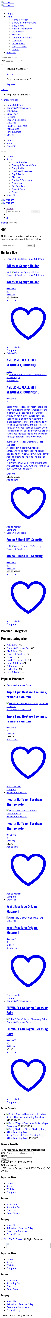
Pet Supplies (18, 43)
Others (15, 49)
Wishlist (11, 1189)
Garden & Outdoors (22, 37)
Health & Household (22, 28)
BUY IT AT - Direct (13, 1239)
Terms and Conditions (18, 1231)
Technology (13, 668)
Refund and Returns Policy (20, 1228)
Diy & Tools (18, 31)
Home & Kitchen (20, 19)
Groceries (17, 40)
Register (11, 84)
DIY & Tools (12, 651)
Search (10, 208)
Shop (9, 16)
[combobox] (13, 57)
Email (4, 1152)
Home (10, 13)
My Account (12, 1204)
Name (4, 1155)
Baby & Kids (18, 25)
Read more (12, 948)
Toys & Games (19, 46)
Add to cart (12, 300)
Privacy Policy (13, 1234)
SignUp (5, 1159)
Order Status (13, 1213)
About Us (11, 52)
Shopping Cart (14, 1207)
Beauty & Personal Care (24, 22)
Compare (11, 350)
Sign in (10, 74)
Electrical (16, 34)
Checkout (11, 1210)
